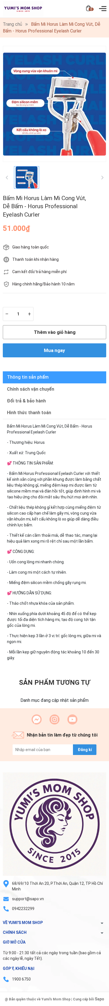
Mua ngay (54, 350)
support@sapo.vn (28, 899)
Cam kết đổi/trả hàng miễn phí (39, 271)
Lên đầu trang (90, 1002)
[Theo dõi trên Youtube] (72, 719)
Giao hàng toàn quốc (30, 247)
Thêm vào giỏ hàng (54, 332)
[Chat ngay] (37, 719)
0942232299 (23, 908)
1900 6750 (21, 979)
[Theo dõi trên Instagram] (54, 719)
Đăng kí (85, 749)
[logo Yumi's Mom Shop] (54, 824)
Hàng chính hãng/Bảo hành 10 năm (43, 284)
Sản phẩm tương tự (54, 682)
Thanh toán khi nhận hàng (35, 259)
